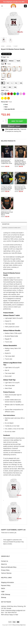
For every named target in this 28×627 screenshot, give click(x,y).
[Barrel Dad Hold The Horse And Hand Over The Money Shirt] (21, 178)
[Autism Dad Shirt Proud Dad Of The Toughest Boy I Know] (7, 152)
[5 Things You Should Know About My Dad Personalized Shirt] (7, 178)
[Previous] (3, 23)
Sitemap (3, 597)
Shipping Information (7, 582)
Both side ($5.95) (10, 109)
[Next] (24, 23)
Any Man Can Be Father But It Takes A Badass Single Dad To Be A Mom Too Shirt (20, 162)
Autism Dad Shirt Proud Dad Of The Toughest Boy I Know (6, 162)
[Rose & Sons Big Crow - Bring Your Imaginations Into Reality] (13, 6)
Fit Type (3, 57)
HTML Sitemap (5, 594)
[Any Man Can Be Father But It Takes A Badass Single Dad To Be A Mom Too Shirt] (21, 152)
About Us (4, 564)
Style (3, 64)
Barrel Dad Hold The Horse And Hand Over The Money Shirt (20, 188)
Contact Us (4, 561)
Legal (2, 591)
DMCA (3, 588)
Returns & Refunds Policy (8, 567)
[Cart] (25, 6)
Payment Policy (5, 585)
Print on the (4, 102)
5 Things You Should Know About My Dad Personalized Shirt (6, 188)
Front (6, 104)
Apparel (8, 46)
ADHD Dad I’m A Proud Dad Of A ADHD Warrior (7, 213)
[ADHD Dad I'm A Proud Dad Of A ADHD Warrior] (7, 203)
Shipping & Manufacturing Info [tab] (11, 227)
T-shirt (15, 46)
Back (6, 107)
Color (3, 90)
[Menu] (2, 6)
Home (2, 46)
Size (2, 79)
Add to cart (17, 121)
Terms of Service (6, 573)
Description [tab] (5, 224)
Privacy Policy (5, 570)
